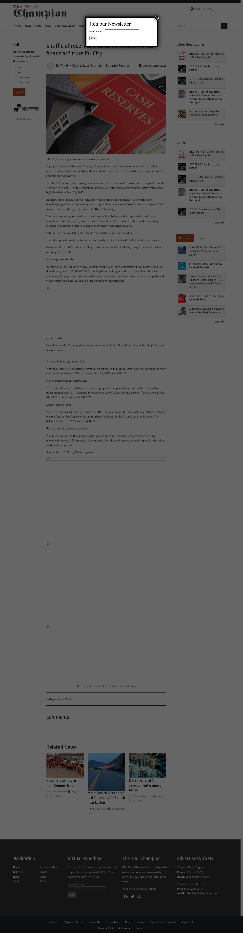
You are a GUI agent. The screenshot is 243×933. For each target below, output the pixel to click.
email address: (96, 31)
